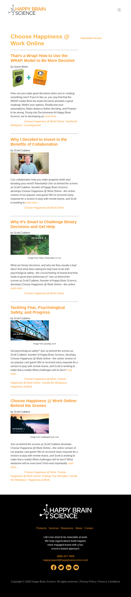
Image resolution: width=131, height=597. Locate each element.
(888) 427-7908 (65, 556)
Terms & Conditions (109, 581)
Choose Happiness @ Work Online (44, 121)
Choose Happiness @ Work (40, 379)
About (78, 528)
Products (41, 528)
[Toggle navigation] (119, 9)
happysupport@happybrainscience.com (65, 560)
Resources (67, 528)
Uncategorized (32, 125)
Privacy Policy (88, 581)
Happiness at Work (21, 386)
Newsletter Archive (91, 38)
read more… (52, 116)
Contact (88, 528)
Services (54, 528)
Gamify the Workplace (54, 382)
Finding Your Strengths (55, 476)
